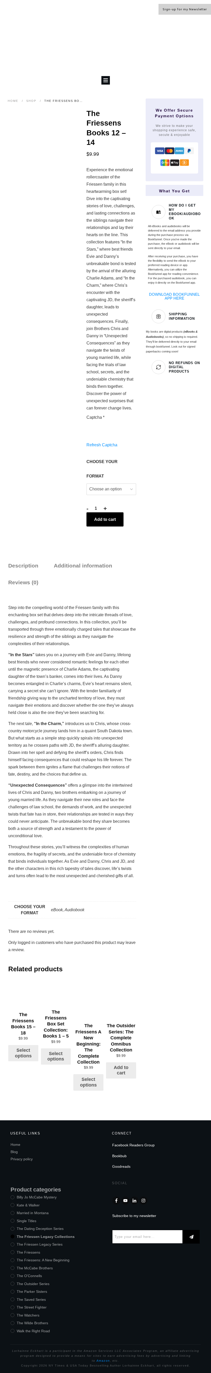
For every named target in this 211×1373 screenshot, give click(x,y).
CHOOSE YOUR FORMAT (102, 468)
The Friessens (28, 1252)
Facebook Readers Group (133, 1145)
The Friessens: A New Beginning (43, 1260)
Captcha (95, 417)
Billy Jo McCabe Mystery (37, 1197)
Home (15, 1144)
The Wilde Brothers (32, 1323)
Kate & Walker (28, 1205)
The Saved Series (31, 1299)
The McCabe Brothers (35, 1268)
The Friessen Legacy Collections (46, 1237)
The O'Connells (29, 1276)
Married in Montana (33, 1213)
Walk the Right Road (33, 1331)
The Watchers (28, 1315)
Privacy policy (22, 1159)
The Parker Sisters (32, 1291)
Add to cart (105, 519)
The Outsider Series (33, 1284)
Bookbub (119, 1156)
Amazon (103, 1360)
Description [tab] (23, 566)
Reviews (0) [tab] (23, 582)
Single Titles (26, 1221)
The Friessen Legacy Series (40, 1244)
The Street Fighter (32, 1307)
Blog (14, 1152)
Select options (23, 1053)
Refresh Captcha (101, 445)
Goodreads (121, 1166)
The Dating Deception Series (40, 1229)
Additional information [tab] (83, 566)
